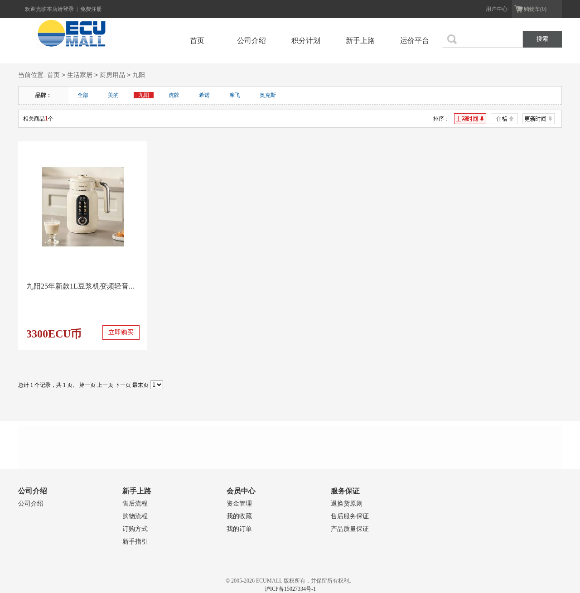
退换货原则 (346, 503)
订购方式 (135, 529)
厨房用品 (112, 75)
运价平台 (414, 40)
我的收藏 (239, 516)
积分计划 (305, 40)
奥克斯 (268, 95)
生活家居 (79, 75)
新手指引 (135, 541)
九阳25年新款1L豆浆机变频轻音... (80, 286)
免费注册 (91, 9)
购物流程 (135, 516)
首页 (197, 40)
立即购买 (121, 332)
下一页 (123, 385)
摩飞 (234, 95)
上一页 (105, 385)
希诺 (204, 95)
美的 (113, 95)
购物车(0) (535, 9)
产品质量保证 (350, 529)
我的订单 (239, 529)
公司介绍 (251, 40)
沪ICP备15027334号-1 (290, 589)
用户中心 (497, 9)
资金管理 (239, 503)
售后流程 (135, 503)
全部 (82, 95)
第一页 (87, 385)
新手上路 (360, 40)
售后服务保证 (350, 516)
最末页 (140, 385)
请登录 (66, 9)
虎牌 (174, 95)
